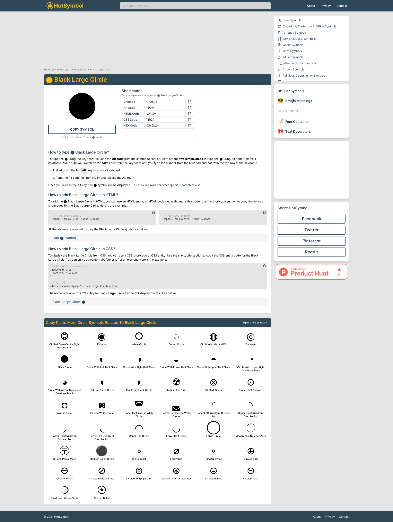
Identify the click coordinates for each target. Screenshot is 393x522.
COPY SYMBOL (82, 129)
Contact (342, 5)
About (311, 5)
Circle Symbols (77, 69)
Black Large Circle (100, 69)
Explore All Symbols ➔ (255, 322)
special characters (182, 185)
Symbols (60, 69)
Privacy (326, 5)
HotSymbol (61, 516)
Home (47, 69)
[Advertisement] (311, 170)
